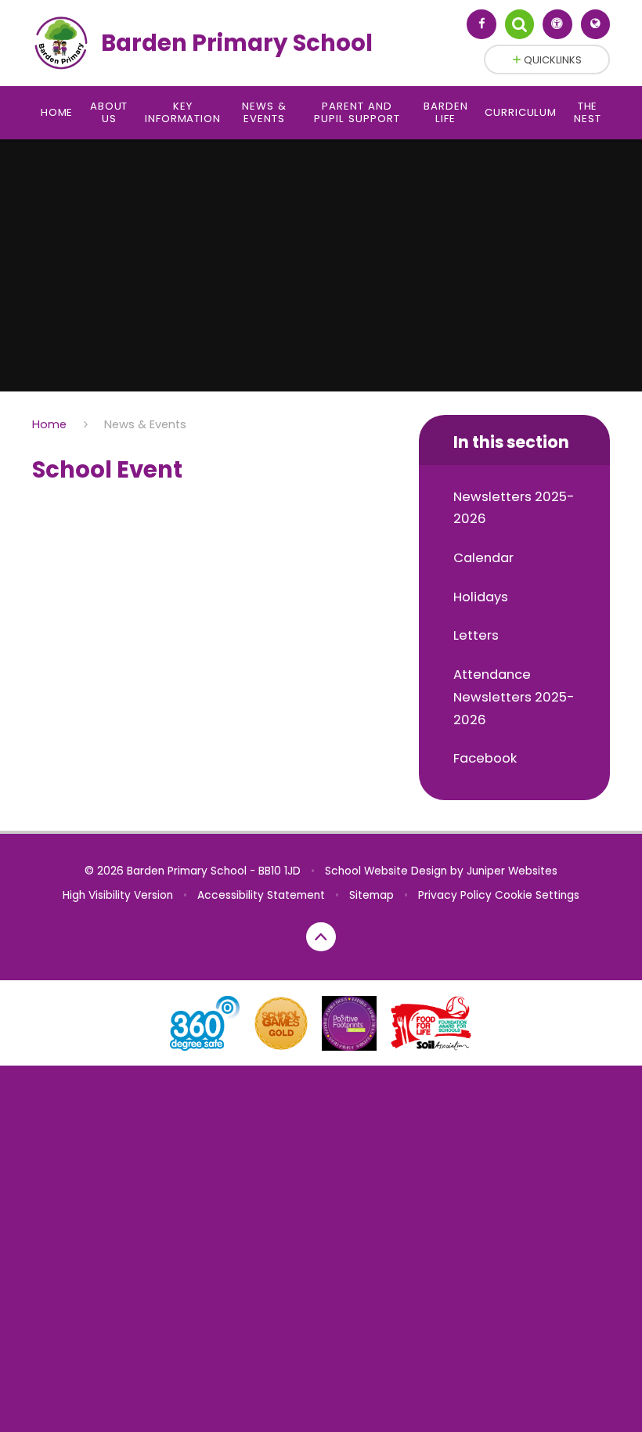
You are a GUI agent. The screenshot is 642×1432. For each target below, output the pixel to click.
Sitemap (371, 895)
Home (49, 424)
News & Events (145, 424)
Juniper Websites (512, 871)
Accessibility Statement (261, 895)
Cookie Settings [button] (537, 895)
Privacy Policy (455, 895)
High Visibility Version (118, 895)
